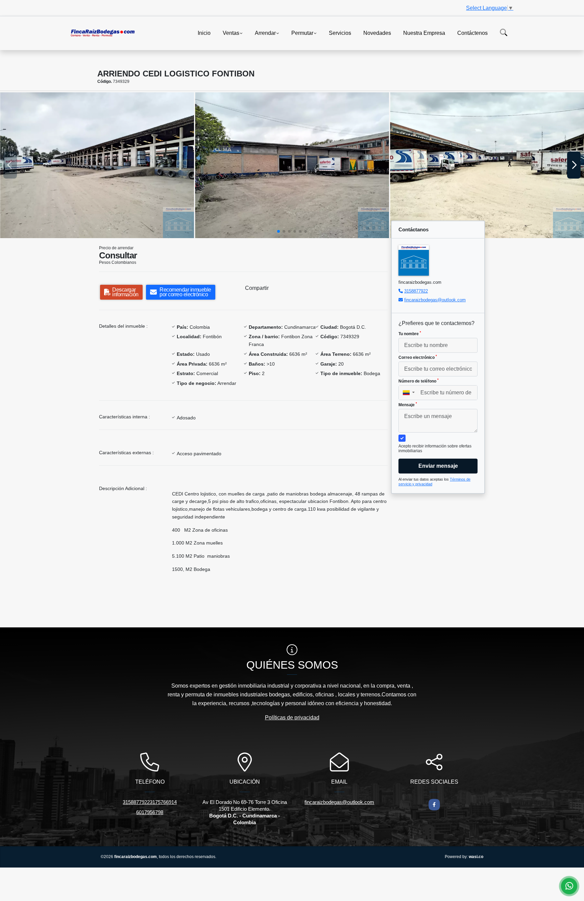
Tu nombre (409, 333)
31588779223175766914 (150, 802)
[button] (278, 231)
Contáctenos (472, 33)
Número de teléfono (418, 381)
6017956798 (149, 812)
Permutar (302, 33)
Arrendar (265, 33)
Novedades (377, 33)
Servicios (340, 33)
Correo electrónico (417, 357)
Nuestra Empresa (424, 33)
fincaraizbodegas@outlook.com (435, 299)
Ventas (231, 33)
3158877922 (416, 291)
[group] (97, 165)
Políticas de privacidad (292, 717)
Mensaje (407, 404)
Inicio (204, 33)
